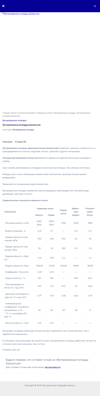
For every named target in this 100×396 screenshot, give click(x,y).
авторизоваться (52, 367)
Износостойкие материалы (23, 113)
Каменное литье (44, 113)
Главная (6, 113)
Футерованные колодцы (64, 113)
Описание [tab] (7, 142)
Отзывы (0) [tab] (20, 142)
